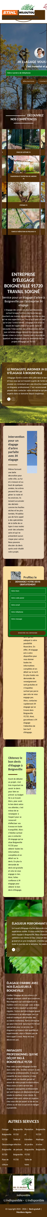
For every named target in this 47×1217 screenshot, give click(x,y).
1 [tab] (8, 399)
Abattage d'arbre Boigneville (40, 1145)
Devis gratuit (34, 1209)
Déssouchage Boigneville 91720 (7, 1150)
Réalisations (28, 81)
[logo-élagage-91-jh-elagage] (23, 1183)
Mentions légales (23, 1212)
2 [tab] (13, 399)
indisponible (11, 17)
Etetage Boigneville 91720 (6, 1135)
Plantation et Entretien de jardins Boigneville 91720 (29, 1142)
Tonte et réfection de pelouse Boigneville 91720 (18, 1150)
